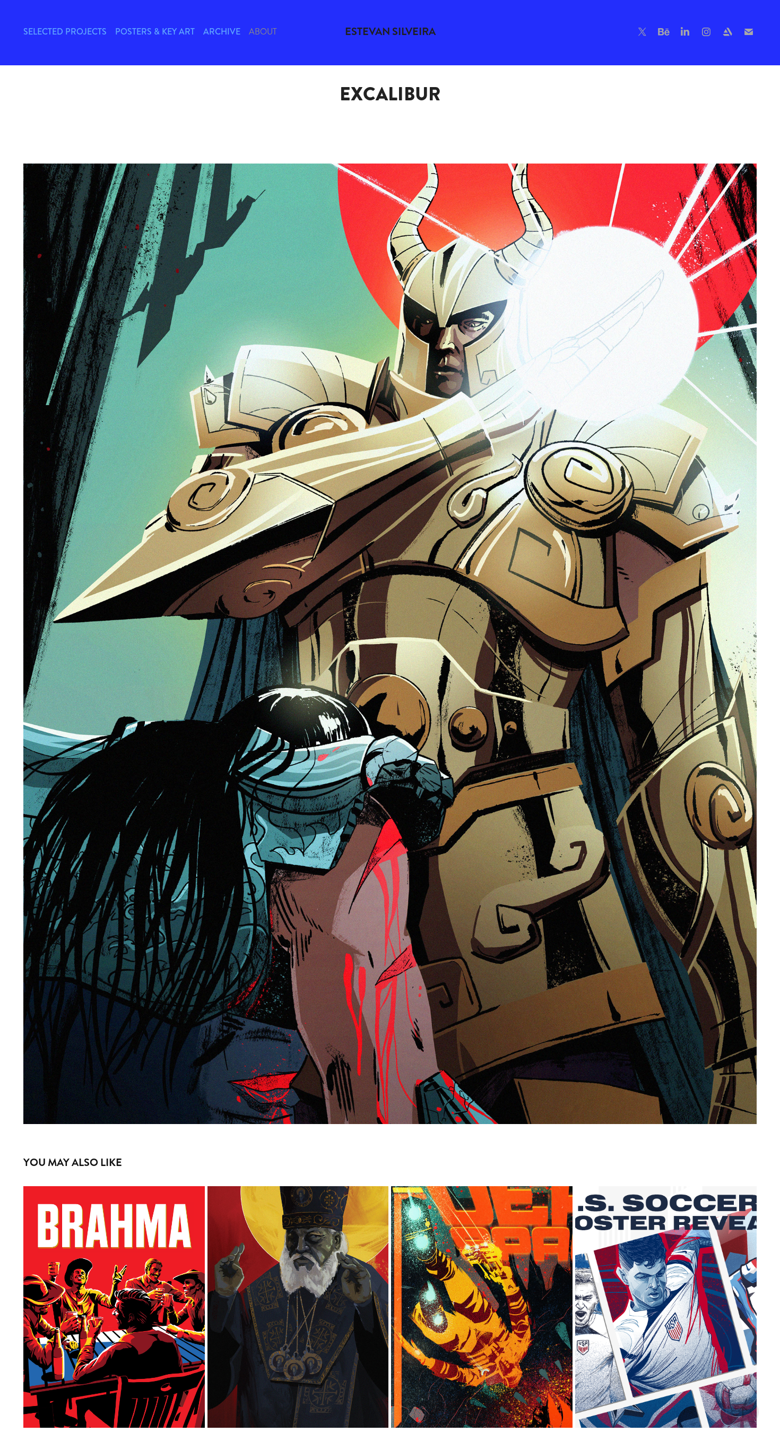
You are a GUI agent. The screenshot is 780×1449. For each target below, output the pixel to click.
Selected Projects (65, 31)
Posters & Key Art (155, 31)
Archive (221, 31)
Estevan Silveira (390, 31)
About (263, 31)
